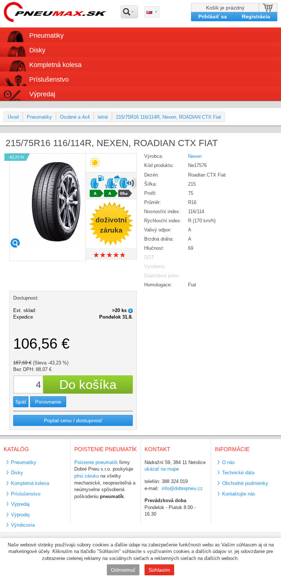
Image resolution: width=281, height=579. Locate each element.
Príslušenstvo (49, 79)
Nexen (195, 156)
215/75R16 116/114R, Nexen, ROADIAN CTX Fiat (168, 117)
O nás (228, 462)
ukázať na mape (162, 469)
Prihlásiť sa (212, 16)
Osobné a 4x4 (75, 117)
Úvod (13, 117)
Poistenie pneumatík (96, 462)
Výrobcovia (23, 525)
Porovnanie (48, 402)
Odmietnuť (123, 570)
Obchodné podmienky (245, 483)
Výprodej (20, 514)
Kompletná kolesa (30, 483)
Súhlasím (159, 570)
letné (103, 117)
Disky (17, 472)
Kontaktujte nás (238, 494)
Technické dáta (238, 472)
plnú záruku (86, 476)
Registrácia (256, 16)
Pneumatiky (39, 117)
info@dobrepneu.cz (182, 488)
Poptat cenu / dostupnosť (73, 420)
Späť (20, 402)
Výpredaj (42, 94)
